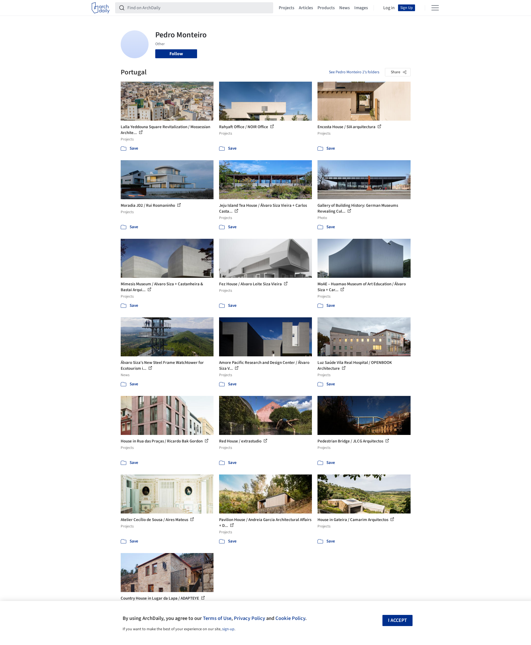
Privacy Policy (249, 618)
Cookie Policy (290, 618)
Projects (286, 8)
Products (326, 8)
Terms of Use (217, 618)
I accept (397, 620)
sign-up (228, 629)
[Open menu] (435, 7)
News (344, 8)
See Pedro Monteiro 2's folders (354, 72)
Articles (306, 8)
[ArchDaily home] (101, 7)
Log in (389, 8)
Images (361, 8)
